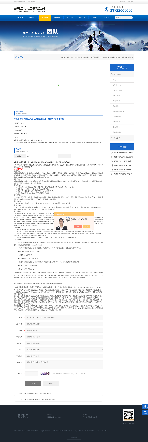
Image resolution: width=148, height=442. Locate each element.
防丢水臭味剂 (95, 57)
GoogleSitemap (78, 431)
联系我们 (130, 2)
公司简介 (32, 17)
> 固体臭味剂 (116, 106)
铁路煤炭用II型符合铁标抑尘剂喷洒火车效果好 (124, 174)
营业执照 (74, 437)
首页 (72, 57)
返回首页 (122, 2)
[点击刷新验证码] (45, 373)
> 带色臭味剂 (116, 127)
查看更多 (117, 138)
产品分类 (122, 67)
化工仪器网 (95, 431)
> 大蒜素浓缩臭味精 (118, 111)
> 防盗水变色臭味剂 (118, 90)
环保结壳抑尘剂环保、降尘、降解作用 (124, 161)
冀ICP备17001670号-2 (65, 431)
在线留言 (95, 17)
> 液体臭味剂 (116, 95)
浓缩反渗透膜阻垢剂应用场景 (123, 152)
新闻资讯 (57, 17)
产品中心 (45, 17)
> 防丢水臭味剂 (116, 116)
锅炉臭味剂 (85, 57)
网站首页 (20, 17)
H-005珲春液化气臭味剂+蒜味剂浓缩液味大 (37, 393)
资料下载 (82, 17)
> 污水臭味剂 (116, 122)
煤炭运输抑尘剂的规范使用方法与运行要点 (124, 165)
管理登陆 (104, 431)
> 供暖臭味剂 (116, 101)
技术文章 (70, 17)
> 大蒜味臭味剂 (116, 132)
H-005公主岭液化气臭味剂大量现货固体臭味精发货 (40, 399)
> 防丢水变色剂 (116, 85)
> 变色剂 (114, 80)
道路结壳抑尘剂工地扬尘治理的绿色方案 (124, 157)
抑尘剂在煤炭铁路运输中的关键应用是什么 (124, 169)
